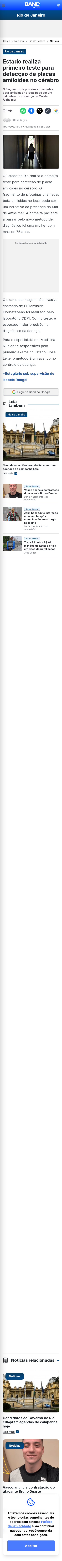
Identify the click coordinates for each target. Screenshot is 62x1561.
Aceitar (31, 1546)
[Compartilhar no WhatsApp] (23, 111)
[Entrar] (58, 5)
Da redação (20, 120)
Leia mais (8, 473)
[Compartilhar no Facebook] (31, 111)
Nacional (19, 41)
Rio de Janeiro (37, 41)
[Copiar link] (48, 111)
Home (6, 41)
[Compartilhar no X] (40, 111)
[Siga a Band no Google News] (56, 111)
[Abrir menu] (5, 5)
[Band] (32, 5)
